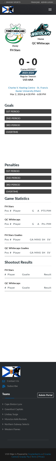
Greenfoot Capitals (14, 409)
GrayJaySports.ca (35, 454)
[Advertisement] (28, 148)
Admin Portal (45, 395)
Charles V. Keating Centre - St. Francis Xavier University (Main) (28, 89)
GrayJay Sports (12, 2)
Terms (34, 456)
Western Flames (12, 429)
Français (36, 2)
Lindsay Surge (11, 414)
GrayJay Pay (24, 456)
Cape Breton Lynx (13, 404)
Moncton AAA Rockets (16, 419)
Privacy (41, 456)
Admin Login (47, 2)
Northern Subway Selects (17, 424)
